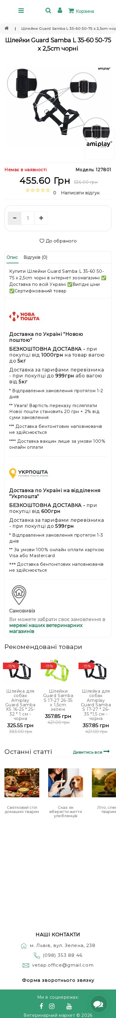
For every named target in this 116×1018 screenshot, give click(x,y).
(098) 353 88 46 (62, 955)
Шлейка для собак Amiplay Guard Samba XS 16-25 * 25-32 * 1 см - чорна (20, 704)
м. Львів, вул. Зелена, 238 (62, 945)
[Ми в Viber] (61, 1007)
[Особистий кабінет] (61, 11)
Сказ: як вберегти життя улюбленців (65, 811)
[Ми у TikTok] (76, 1007)
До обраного (61, 241)
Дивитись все (88, 752)
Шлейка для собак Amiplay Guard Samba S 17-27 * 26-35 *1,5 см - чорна (96, 704)
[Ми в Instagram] (53, 1007)
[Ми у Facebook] (42, 1007)
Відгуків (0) (35, 257)
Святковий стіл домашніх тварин (22, 809)
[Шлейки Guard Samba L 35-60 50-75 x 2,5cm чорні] (58, 106)
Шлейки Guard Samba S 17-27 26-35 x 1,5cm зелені (58, 700)
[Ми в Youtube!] (70, 1007)
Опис (12, 257)
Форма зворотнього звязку (58, 980)
